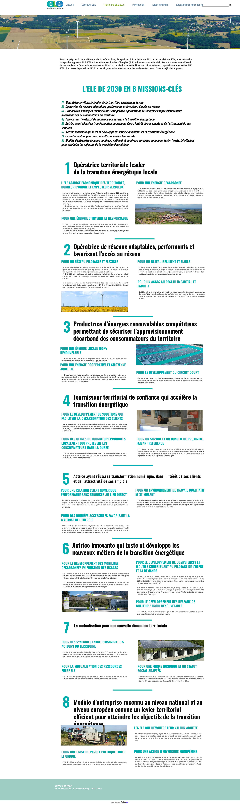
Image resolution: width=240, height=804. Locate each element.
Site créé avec (116, 802)
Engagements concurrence (189, 4)
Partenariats (138, 4)
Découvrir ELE (89, 4)
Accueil (70, 4)
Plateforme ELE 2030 (114, 4)
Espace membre (160, 4)
